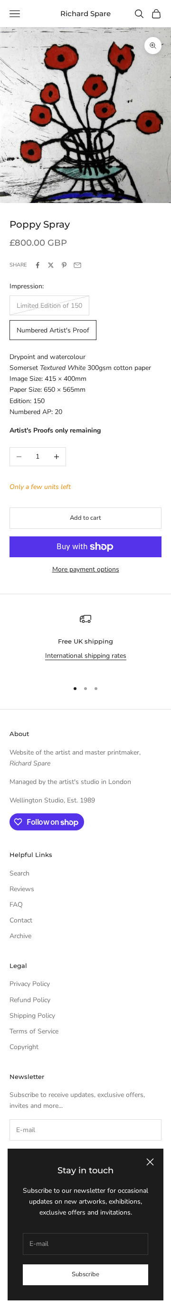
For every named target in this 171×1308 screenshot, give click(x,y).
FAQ (16, 904)
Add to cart (85, 518)
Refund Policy (30, 999)
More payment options (85, 569)
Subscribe (85, 1274)
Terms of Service (34, 1031)
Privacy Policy (30, 983)
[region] (85, 642)
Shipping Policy (32, 1015)
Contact (21, 920)
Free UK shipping (85, 641)
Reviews (22, 888)
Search (19, 873)
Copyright (24, 1046)
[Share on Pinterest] (64, 265)
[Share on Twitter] (51, 265)
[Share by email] (77, 265)
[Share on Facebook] (37, 265)
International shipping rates (85, 655)
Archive (20, 935)
